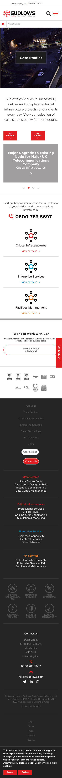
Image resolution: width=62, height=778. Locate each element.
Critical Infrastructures (31, 418)
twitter (25, 681)
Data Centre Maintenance (31, 490)
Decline (25, 772)
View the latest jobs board (31, 349)
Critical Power (31, 511)
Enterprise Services (31, 425)
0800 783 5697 (35, 3)
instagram (37, 681)
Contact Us (31, 461)
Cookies (31, 740)
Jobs (31, 444)
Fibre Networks (31, 542)
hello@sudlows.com (31, 677)
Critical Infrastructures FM (31, 560)
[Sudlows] (19, 13)
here (41, 759)
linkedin (31, 681)
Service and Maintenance (31, 566)
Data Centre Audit (31, 481)
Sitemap (31, 735)
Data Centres (31, 412)
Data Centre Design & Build (31, 484)
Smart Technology (31, 431)
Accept (10, 772)
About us (31, 406)
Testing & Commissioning (31, 487)
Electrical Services (31, 539)
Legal (31, 722)
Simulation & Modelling (31, 518)
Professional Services (31, 508)
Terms (31, 726)
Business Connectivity (31, 536)
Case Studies (30, 451)
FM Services (31, 437)
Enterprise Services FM (31, 563)
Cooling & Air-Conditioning (31, 515)
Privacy (31, 731)
